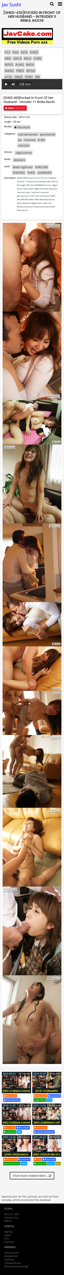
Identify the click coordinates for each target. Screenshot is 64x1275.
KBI (37, 77)
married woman (28, 134)
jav (20, 140)
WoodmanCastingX (16, 1266)
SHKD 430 (41, 167)
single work (39, 1100)
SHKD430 (19, 173)
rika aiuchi (23, 127)
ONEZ (18, 77)
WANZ (9, 71)
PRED (20, 71)
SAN (15, 52)
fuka (38, 1159)
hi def (41, 140)
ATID (8, 77)
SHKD (34, 52)
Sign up (8, 1231)
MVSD (30, 71)
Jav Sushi (11, 4)
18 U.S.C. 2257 (11, 1214)
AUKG (19, 65)
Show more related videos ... (31, 1176)
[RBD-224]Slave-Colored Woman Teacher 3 (16, 1124)
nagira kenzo (24, 153)
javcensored (47, 134)
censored (29, 140)
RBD (8, 58)
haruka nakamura (45, 1131)
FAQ (6, 1238)
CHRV (37, 58)
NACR (17, 58)
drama (51, 1163)
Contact (9, 1242)
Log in (7, 1235)
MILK (27, 58)
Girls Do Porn (11, 1252)
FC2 (7, 52)
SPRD (29, 77)
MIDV (30, 65)
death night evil (22, 167)
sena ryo (10, 1127)
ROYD (9, 65)
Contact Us (11, 1217)
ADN (24, 52)
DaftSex (9, 1259)
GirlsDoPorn (11, 1256)
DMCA (7, 1221)
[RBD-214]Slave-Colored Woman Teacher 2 (16, 1092)
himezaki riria (13, 1100)
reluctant (23, 145)
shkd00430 (44, 173)
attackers (19, 160)
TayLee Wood (12, 1263)
